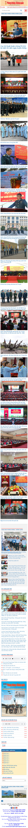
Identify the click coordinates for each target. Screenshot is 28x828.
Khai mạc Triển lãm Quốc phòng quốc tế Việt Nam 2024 (14, 625)
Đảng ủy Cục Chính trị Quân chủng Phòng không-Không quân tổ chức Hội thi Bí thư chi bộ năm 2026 (17, 557)
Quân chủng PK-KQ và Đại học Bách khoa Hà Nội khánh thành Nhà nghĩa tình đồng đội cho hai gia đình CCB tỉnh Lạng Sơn (14, 168)
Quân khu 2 (6, 755)
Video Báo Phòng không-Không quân (11, 13)
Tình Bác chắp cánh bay (8, 737)
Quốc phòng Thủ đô (8, 773)
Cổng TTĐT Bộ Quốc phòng (10, 765)
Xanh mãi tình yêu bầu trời (9, 665)
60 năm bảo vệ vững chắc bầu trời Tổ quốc (11, 284)
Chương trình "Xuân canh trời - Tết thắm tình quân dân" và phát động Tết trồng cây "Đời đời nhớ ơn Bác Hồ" (13, 191)
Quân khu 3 (6, 757)
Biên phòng (6, 769)
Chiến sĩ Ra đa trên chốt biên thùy (11, 729)
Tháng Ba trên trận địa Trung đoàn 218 (11, 675)
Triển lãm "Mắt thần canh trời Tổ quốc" (10, 118)
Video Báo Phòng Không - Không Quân (12, 529)
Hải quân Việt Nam (8, 771)
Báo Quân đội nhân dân (9, 767)
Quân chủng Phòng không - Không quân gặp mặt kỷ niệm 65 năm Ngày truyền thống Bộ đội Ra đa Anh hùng (13, 97)
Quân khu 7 (6, 762)
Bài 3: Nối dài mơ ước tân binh (10, 673)
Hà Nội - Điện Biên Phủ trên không (11, 727)
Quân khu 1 (6, 753)
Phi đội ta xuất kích (7, 735)
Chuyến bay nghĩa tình (13, 560)
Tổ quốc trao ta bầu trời (8, 733)
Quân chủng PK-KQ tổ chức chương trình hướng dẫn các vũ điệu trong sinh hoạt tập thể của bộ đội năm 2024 (13, 238)
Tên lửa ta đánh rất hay (8, 731)
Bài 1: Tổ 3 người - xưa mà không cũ (11, 667)
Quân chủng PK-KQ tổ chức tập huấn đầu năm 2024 (13, 213)
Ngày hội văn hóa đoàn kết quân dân (9, 520)
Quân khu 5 (6, 760)
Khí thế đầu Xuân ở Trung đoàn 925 (9, 142)
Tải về (25, 727)
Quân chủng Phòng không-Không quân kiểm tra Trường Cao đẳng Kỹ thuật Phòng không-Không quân (13, 552)
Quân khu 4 (6, 759)
